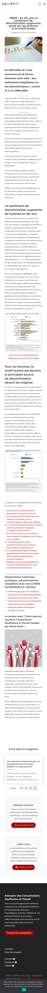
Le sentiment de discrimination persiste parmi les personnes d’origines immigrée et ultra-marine (24, 528)
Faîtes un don (25, 867)
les (19, 595)
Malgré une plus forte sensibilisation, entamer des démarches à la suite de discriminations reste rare (23, 565)
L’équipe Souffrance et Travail (18, 671)
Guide (10, 591)
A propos (9, 949)
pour (15, 601)
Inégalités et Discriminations (23, 32)
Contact (8, 959)
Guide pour (13, 595)
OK (24, 990)
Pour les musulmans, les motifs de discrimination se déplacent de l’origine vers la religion (24, 536)
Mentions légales (13, 952)
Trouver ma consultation (19, 933)
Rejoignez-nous (25, 825)
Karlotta (24, 979)
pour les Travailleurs (30, 591)
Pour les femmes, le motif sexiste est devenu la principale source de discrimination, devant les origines (23, 519)
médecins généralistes (31, 595)
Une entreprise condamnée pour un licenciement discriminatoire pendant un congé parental (23, 764)
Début (13, 788)
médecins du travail (29, 598)
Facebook (9, 962)
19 (26, 788)
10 (22, 788)
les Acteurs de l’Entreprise (29, 601)
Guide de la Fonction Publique (21, 604)
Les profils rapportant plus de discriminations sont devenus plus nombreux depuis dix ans (21, 545)
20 (31, 788)
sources (34, 237)
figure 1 (24, 269)
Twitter (8, 965)
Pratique (17, 591)
